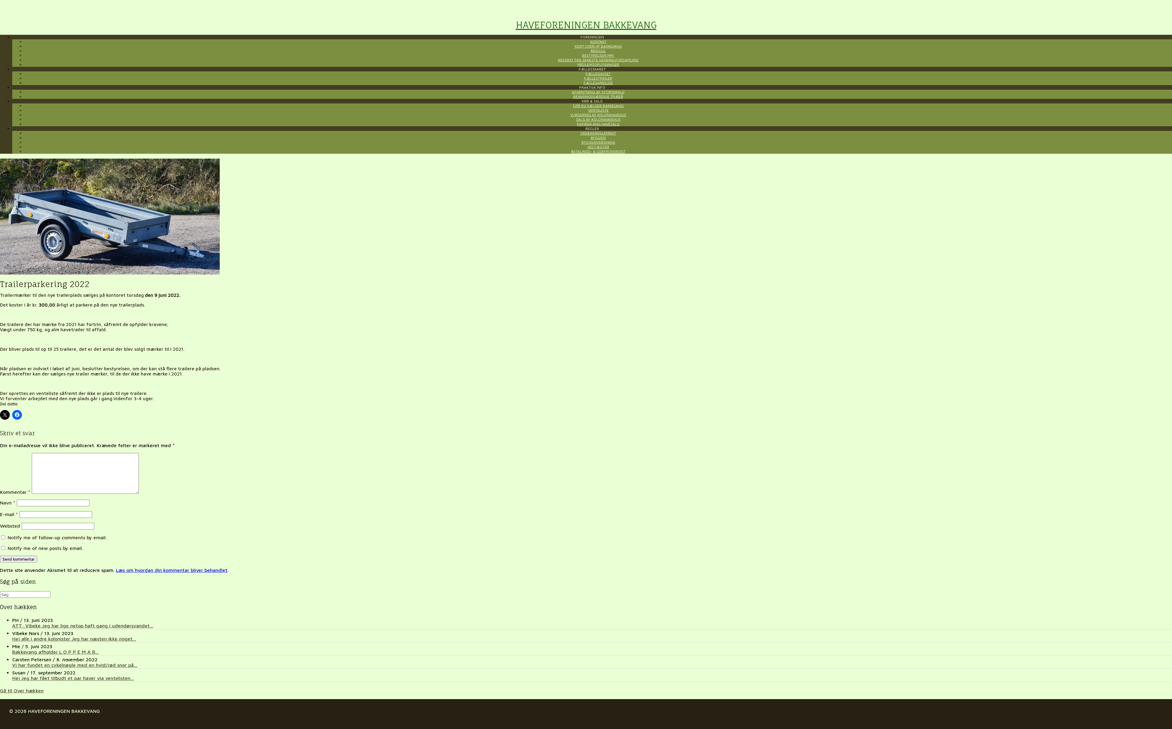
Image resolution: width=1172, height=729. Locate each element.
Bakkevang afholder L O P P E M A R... (55, 652)
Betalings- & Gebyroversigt (598, 151)
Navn (7, 502)
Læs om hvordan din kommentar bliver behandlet (171, 570)
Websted (10, 526)
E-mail (9, 514)
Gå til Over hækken (22, 690)
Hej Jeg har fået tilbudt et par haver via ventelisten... (73, 678)
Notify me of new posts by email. (45, 548)
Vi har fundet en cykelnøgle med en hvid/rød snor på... (74, 665)
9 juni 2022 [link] (166, 295)
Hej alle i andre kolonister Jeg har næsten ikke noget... (74, 638)
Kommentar (15, 492)
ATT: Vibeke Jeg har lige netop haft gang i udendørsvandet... (82, 625)
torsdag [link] (135, 295)
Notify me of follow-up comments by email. (57, 537)
